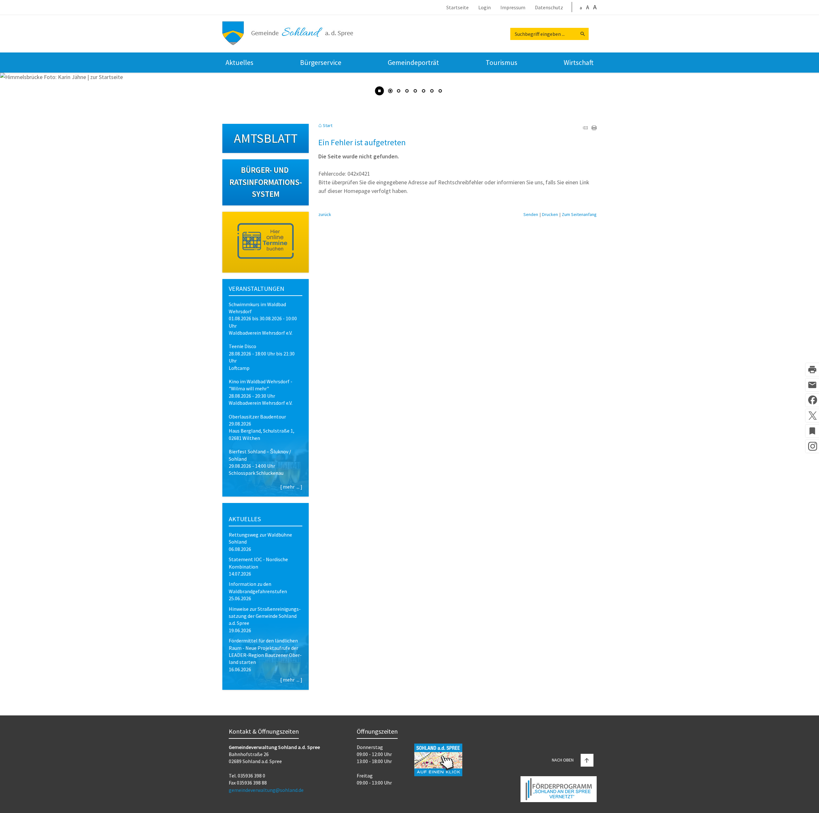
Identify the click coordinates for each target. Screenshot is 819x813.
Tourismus (501, 62)
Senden (530, 214)
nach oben (563, 760)
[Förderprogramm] (559, 790)
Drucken (550, 214)
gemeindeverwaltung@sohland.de (266, 790)
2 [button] (398, 91)
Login (484, 7)
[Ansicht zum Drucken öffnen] (594, 128)
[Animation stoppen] (379, 91)
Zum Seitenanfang (579, 214)
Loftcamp (239, 368)
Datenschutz (549, 7)
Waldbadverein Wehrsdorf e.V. (260, 333)
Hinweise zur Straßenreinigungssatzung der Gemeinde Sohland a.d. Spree (265, 616)
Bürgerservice (320, 62)
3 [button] (406, 91)
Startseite (457, 7)
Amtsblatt (266, 138)
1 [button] (390, 91)
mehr (289, 486)
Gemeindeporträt (413, 62)
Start (327, 125)
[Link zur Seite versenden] (585, 128)
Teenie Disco (242, 346)
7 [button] (440, 91)
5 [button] (423, 91)
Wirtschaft (578, 62)
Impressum (512, 7)
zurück (324, 214)
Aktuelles (239, 62)
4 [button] (415, 91)
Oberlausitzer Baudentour (257, 416)
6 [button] (431, 91)
